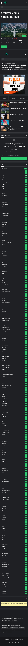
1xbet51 (3, 419)
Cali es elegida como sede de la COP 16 (12, 40)
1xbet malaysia (5, 586)
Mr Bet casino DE (5, 369)
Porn (3, 537)
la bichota (16, 629)
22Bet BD (4, 376)
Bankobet (4, 307)
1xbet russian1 (4, 202)
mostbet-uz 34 (22, 629)
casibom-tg (4, 354)
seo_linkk (4, 378)
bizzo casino (4, 559)
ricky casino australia (6, 291)
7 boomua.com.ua (5, 465)
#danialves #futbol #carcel (6, 620)
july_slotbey (4, 304)
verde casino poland (6, 550)
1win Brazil (4, 591)
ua (2, 448)
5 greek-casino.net (5, 430)
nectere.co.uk (4, 524)
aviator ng (4, 387)
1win (3, 526)
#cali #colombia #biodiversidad (7, 618)
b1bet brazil (4, 439)
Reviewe (3, 191)
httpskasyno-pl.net (5, 564)
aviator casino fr (5, 477)
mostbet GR (4, 396)
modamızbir (4, 416)
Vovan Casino (4, 582)
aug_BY (3, 450)
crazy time (4, 278)
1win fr (3, 322)
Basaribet (3, 515)
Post (3, 170)
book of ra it (4, 271)
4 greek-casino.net (5, 432)
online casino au (5, 501)
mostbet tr (4, 217)
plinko (3, 186)
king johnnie (4, 264)
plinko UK (4, 224)
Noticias (3, 244)
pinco (3, 280)
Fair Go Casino (5, 345)
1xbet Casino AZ (5, 204)
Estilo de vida (4, 249)
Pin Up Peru (4, 226)
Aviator (3, 293)
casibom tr (4, 593)
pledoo (3, 539)
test (2, 533)
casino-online (4, 436)
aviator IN (4, 452)
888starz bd (4, 580)
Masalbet (3, 282)
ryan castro (9, 632)
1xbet (3, 197)
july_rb (3, 298)
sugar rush (4, 589)
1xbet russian (4, 211)
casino (3, 175)
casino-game (4, 289)
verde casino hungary (6, 356)
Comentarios (22, 98)
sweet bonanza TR (5, 577)
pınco (3, 262)
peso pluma (3, 632)
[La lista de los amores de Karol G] (5, 122)
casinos (3, 434)
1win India (4, 338)
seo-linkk (3, 253)
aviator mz (4, 555)
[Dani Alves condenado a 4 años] (5, 116)
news (3, 173)
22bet (3, 287)
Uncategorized (4, 168)
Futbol (3, 309)
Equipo (8, 629)
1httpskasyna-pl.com (6, 401)
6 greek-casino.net (5, 427)
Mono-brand (4, 237)
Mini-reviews (4, 195)
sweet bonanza (4, 255)
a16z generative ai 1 (6, 320)
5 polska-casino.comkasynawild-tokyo (9, 486)
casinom (3, 519)
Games (3, 193)
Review (3, 188)
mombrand (4, 483)
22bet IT (3, 454)
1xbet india (4, 468)
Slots (3, 206)
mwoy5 (3, 38)
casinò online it (5, 544)
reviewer (3, 184)
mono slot (4, 313)
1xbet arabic (4, 405)
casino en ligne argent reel (7, 329)
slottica (3, 584)
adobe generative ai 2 (6, 479)
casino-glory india (5, 410)
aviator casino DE (5, 295)
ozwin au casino (5, 557)
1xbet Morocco (5, 548)
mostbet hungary (5, 568)
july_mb (3, 300)
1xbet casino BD (5, 284)
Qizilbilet (4, 445)
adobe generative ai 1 (6, 463)
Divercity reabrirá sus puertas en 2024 (18, 102)
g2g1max (3, 535)
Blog (3, 177)
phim (3, 273)
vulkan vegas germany (6, 365)
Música (3, 240)
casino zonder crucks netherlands (8, 199)
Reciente (13, 98)
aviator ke (4, 347)
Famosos (3, 246)
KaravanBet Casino (5, 380)
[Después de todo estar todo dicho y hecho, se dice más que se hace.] (5, 128)
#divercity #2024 (14, 620)
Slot (2, 231)
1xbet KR (4, 333)
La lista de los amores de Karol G (17, 120)
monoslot (3, 546)
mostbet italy (4, 566)
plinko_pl (4, 358)
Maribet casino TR (5, 573)
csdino (3, 461)
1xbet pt (3, 459)
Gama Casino (4, 349)
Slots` (3, 474)
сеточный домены (5, 331)
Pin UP (3, 340)
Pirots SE (4, 392)
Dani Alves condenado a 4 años (16, 114)
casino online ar (5, 504)
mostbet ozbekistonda (6, 490)
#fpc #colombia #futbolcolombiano (7, 622)
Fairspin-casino (5, 530)
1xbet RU (4, 443)
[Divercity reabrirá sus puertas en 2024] (5, 104)
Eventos (3, 528)
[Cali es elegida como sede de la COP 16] (5, 110)
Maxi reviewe (4, 403)
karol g (12, 629)
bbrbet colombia (5, 372)
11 (2, 421)
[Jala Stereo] (5, 3)
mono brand (4, 398)
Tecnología (4, 251)
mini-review (4, 233)
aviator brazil (4, 342)
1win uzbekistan (5, 542)
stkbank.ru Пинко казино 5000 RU (9, 512)
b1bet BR (4, 360)
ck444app (3, 629)
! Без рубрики (5, 215)
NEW (3, 235)
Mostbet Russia (5, 510)
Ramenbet (4, 517)
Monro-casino (4, 351)
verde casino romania (6, 318)
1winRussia (4, 506)
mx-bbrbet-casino (5, 481)
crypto (3, 472)
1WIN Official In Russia (6, 242)
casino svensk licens (6, 302)
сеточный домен (5, 213)
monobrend (4, 208)
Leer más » (4, 46)
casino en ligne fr (5, 182)
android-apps (4, 562)
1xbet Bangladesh (5, 571)
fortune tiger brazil (5, 367)
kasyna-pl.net (4, 316)
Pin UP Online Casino (6, 425)
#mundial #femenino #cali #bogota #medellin (17, 627)
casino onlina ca (5, 575)
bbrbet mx (4, 508)
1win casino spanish (6, 229)
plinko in (3, 389)
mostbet (3, 275)
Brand (3, 383)
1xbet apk (4, 363)
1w (2, 414)
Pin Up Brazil (4, 441)
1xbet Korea (4, 222)
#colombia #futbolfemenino (18, 618)
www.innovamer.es (5, 497)
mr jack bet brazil (5, 457)
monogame (4, 325)
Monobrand (4, 179)
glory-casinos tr (5, 553)
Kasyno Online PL (5, 499)
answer (3, 488)
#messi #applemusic (5, 627)
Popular (4, 98)
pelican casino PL (5, 257)
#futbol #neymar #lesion (19, 622)
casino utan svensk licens (6, 385)
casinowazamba (5, 220)
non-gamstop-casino (6, 521)
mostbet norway (5, 470)
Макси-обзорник (5, 327)
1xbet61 (3, 407)
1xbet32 (3, 423)
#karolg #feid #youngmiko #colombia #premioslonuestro (11, 625)
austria (3, 394)
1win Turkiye (4, 266)
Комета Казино (5, 492)
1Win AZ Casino (5, 412)
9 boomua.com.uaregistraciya (7, 374)
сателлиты (4, 311)
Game (3, 260)
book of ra (4, 495)
